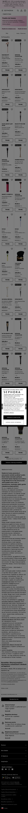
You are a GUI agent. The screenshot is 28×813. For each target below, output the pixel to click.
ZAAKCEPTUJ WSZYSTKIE (13, 417)
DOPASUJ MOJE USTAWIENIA (13, 422)
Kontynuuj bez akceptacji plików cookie (13, 389)
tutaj (14, 397)
